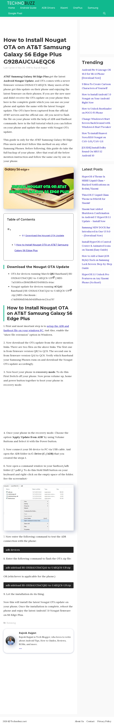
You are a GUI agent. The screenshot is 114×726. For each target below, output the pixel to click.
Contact (90, 721)
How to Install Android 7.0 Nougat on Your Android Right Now (96, 98)
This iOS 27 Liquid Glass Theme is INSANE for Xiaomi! (95, 199)
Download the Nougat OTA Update (44, 235)
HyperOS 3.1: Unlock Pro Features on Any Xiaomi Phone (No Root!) (95, 278)
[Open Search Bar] (104, 13)
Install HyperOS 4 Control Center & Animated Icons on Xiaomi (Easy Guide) (96, 245)
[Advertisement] (54, 28)
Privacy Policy (104, 721)
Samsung (93, 7)
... (20, 647)
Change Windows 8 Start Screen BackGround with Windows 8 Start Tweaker (96, 123)
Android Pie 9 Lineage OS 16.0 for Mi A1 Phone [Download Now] (96, 73)
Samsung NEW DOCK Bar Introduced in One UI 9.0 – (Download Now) (96, 231)
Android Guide (28, 7)
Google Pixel (15, 13)
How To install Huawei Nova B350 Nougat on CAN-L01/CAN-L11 (94, 137)
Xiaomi (64, 7)
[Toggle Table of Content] (9, 229)
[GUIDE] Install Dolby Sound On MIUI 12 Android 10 (94, 151)
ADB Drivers (48, 7)
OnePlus (77, 7)
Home (11, 7)
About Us (79, 721)
